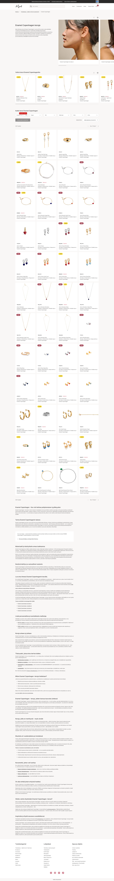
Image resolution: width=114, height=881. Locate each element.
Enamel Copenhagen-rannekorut (25, 608)
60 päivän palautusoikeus (57, 1)
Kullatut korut (46, 861)
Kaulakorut (17, 855)
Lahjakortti (74, 851)
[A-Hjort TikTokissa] (63, 873)
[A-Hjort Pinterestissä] (59, 873)
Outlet (16, 863)
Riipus (16, 859)
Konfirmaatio (46, 851)
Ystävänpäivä (46, 849)
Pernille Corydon (26, 586)
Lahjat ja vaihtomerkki (76, 853)
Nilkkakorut (17, 857)
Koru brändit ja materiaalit (77, 857)
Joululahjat (46, 859)
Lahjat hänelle (47, 865)
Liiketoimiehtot (75, 859)
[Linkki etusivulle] (18, 6)
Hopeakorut (46, 863)
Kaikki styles (18, 865)
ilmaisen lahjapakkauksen (32, 670)
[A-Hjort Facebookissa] (51, 873)
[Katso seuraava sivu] (98, 126)
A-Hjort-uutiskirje (76, 848)
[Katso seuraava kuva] (97, 17)
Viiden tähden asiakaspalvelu (70, 1)
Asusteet (17, 861)
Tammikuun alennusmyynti (49, 848)
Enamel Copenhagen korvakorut (24, 603)
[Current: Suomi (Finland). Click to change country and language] (97, 1)
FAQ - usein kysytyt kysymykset (79, 861)
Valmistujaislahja (47, 855)
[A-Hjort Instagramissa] (55, 873)
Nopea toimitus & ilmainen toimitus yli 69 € (41, 1)
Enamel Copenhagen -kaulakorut (25, 606)
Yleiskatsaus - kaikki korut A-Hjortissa (23, 848)
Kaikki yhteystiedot (57, 879)
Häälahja (45, 867)
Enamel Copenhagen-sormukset (24, 610)
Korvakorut (17, 849)
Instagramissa (40, 818)
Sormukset (17, 851)
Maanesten (18, 586)
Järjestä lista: (79, 120)
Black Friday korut (47, 857)
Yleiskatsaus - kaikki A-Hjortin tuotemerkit (30, 11)
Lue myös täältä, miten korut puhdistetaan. (24, 693)
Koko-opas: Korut (75, 865)
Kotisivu (17, 11)
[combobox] (48, 6)
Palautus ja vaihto (76, 855)
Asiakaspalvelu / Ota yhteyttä (78, 863)
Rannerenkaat (18, 853)
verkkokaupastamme (51, 809)
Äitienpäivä (46, 853)
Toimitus (74, 849)
